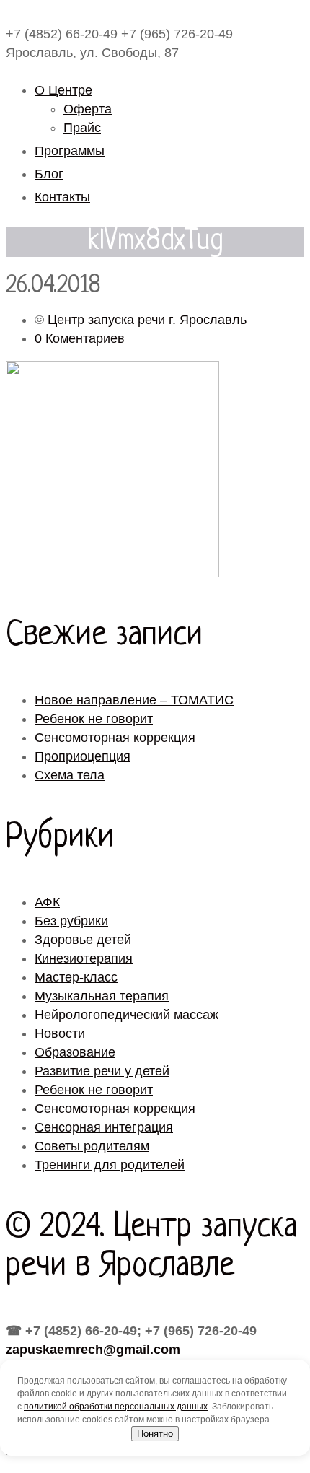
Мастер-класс (76, 977)
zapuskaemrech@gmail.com (93, 1349)
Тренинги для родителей (110, 1165)
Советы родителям (92, 1146)
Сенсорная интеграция (104, 1127)
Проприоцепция (82, 756)
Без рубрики (71, 921)
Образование (75, 1052)
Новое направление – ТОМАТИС (134, 700)
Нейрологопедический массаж (126, 1015)
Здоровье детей (83, 939)
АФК (47, 902)
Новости (60, 1033)
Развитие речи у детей (102, 1071)
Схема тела (70, 775)
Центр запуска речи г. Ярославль (147, 319)
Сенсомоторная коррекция (115, 737)
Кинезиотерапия (84, 958)
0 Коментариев (80, 338)
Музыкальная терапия (102, 996)
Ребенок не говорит (94, 719)
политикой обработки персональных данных (116, 1407)
